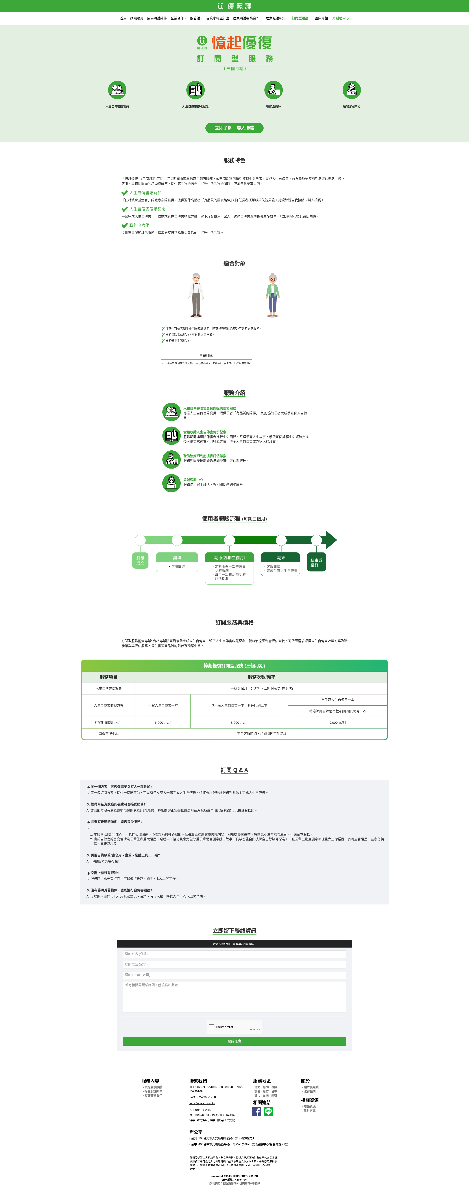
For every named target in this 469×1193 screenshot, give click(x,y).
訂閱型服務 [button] (300, 18)
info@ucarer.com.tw (202, 1103)
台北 (257, 1087)
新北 (266, 1087)
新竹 (266, 1091)
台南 (266, 1095)
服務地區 (262, 1080)
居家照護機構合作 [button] (246, 18)
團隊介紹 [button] (321, 18)
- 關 (310, 1087)
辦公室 (196, 1132)
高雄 (274, 1095)
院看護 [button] (195, 18)
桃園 (257, 1091)
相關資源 (310, 1100)
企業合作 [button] (177, 18)
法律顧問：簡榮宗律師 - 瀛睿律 (234, 1183)
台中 (274, 1091)
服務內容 (150, 1080)
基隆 (274, 1087)
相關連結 (262, 1102)
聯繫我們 (198, 1080)
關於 (305, 1080)
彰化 (257, 1095)
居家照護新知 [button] (276, 18)
